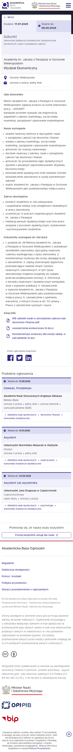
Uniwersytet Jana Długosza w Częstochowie (30, 490)
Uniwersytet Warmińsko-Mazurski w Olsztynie (31, 445)
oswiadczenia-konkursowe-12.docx (33, 328)
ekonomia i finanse (50, 415)
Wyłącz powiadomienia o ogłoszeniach (25, 589)
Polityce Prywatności (39, 748)
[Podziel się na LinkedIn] (28, 358)
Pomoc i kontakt (11, 576)
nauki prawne (47, 460)
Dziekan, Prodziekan (18, 388)
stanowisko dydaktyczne (17, 418)
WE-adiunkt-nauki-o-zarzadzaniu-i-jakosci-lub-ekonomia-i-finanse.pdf (39, 320)
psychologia (47, 505)
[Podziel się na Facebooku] (10, 358)
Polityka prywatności (14, 583)
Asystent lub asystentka (20, 482)
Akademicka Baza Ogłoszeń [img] (13, 5)
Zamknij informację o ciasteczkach (69, 734)
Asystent (10, 437)
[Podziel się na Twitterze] (19, 358)
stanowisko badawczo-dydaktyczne (22, 464)
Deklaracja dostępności (16, 570)
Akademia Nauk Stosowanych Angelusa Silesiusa (33, 396)
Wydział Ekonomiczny (20, 68)
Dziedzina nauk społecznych (21, 415)
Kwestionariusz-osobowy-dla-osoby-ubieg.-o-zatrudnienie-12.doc (39, 336)
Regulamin (8, 563)
